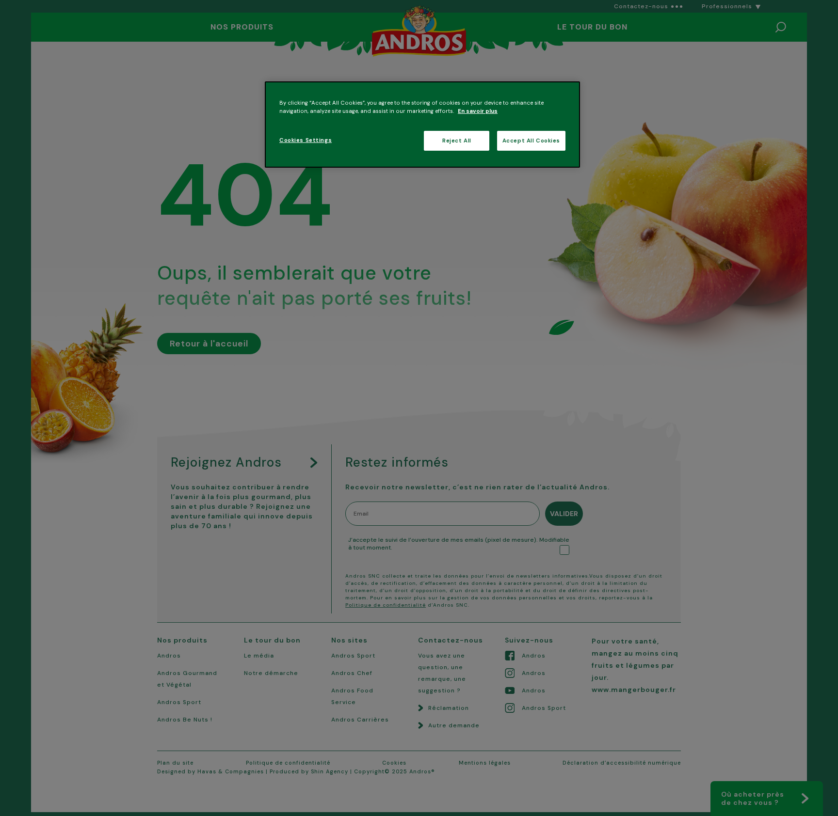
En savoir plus (478, 111)
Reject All (456, 140)
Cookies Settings (305, 140)
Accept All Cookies (531, 140)
